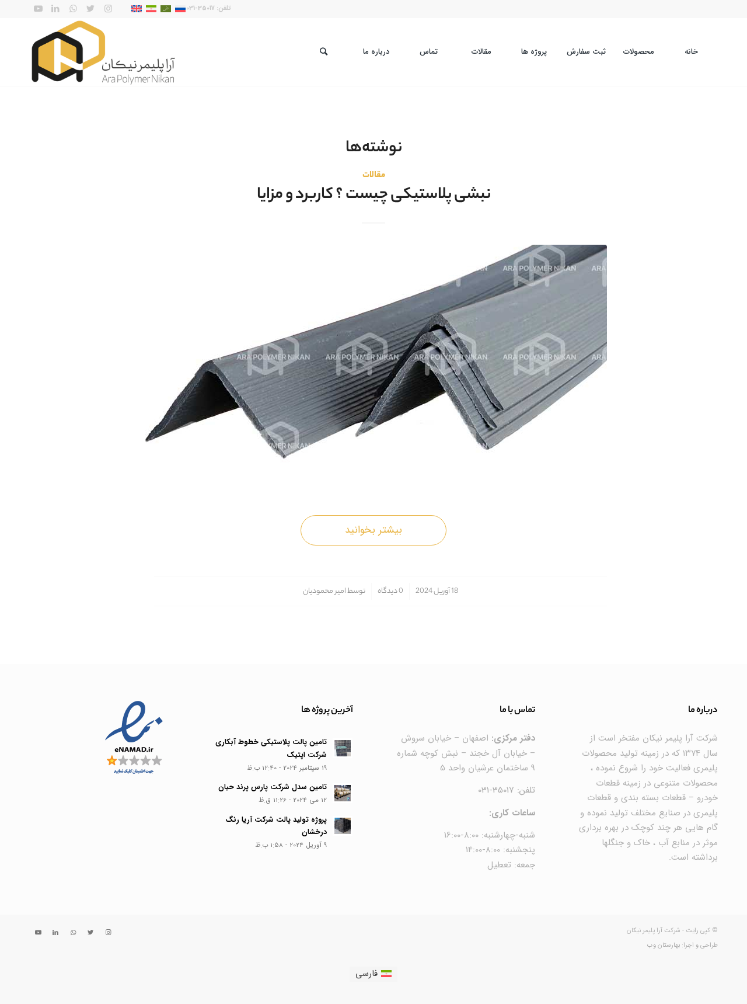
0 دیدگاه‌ (390, 591)
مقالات (373, 175)
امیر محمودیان (324, 591)
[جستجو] (324, 52)
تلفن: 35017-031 (506, 790)
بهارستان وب (663, 945)
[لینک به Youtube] (38, 9)
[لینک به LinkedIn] (55, 9)
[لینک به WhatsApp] (73, 9)
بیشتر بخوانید (373, 530)
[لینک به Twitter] (90, 9)
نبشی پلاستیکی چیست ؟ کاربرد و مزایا (374, 195)
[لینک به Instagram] (108, 9)
